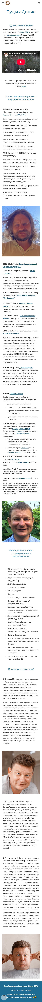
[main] (21, 11)
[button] (2, 3)
